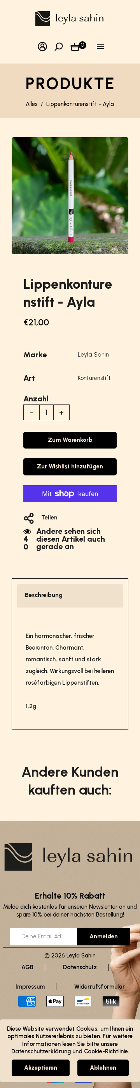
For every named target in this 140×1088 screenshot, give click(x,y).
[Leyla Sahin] (70, 18)
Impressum (30, 986)
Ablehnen (103, 1067)
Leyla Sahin (93, 354)
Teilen (49, 517)
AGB (27, 967)
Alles (32, 104)
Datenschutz (80, 967)
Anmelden (103, 936)
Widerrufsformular (99, 986)
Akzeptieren (40, 1067)
